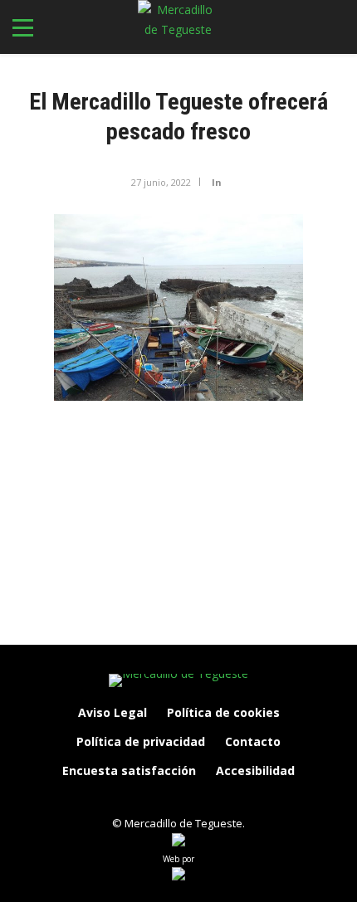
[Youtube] (231, 799)
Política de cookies (223, 712)
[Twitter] (196, 799)
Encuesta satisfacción (129, 770)
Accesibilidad (255, 770)
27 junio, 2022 (161, 182)
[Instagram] (161, 799)
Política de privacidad (140, 741)
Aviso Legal (112, 712)
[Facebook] (126, 799)
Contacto (253, 741)
